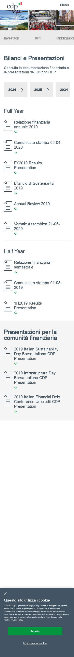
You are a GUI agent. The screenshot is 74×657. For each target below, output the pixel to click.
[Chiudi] (5, 594)
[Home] (11, 4)
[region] (37, 622)
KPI (38, 38)
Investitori (11, 38)
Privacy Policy (17, 620)
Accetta (35, 631)
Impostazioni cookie (35, 643)
